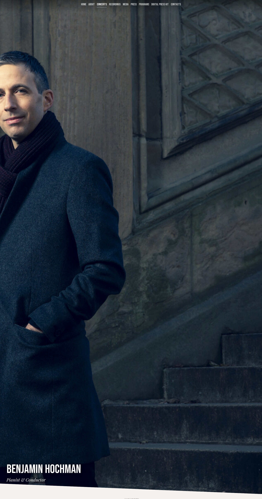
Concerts (102, 4)
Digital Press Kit (160, 4)
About (91, 4)
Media (126, 4)
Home (83, 4)
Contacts (176, 4)
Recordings (115, 4)
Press (134, 4)
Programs (144, 4)
